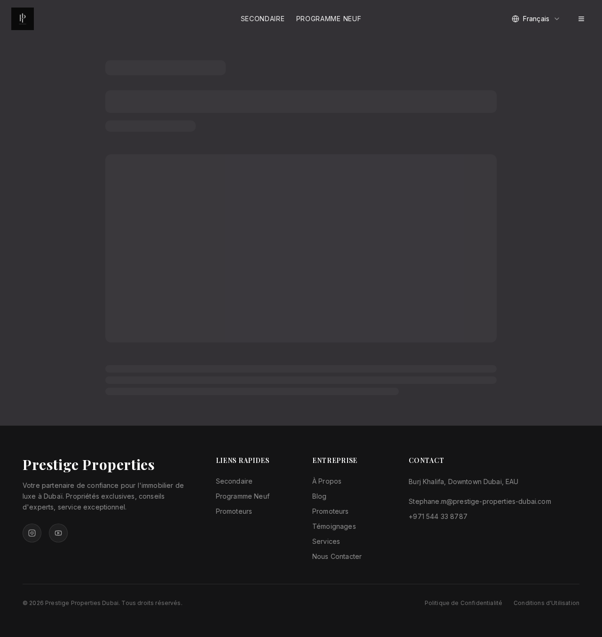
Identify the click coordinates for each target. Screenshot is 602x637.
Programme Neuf (329, 19)
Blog (319, 496)
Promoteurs (234, 511)
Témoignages (334, 526)
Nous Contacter (337, 556)
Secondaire (263, 19)
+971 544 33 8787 (438, 516)
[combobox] (536, 18)
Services (326, 541)
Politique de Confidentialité (463, 602)
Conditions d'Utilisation (546, 602)
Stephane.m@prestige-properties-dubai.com (480, 501)
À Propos (326, 481)
